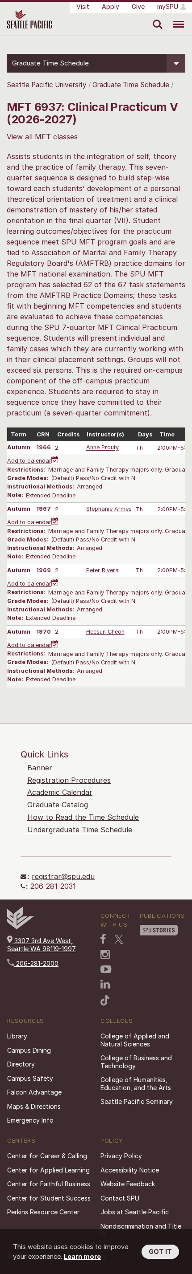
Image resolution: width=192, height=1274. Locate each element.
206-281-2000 (36, 963)
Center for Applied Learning (48, 1170)
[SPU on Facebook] (103, 939)
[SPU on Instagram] (105, 954)
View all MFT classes (42, 136)
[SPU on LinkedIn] (105, 984)
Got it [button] (160, 1251)
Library (17, 1036)
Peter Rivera (102, 570)
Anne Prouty (102, 447)
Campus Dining (29, 1050)
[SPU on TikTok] (105, 1000)
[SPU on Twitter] (118, 939)
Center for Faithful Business (48, 1184)
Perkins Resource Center (43, 1212)
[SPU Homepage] (20, 927)
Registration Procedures (69, 780)
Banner (39, 767)
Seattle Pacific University (47, 85)
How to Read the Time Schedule (83, 817)
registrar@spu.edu (63, 876)
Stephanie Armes (109, 509)
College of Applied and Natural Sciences (134, 1040)
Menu (175, 17)
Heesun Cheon (105, 631)
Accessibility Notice (129, 1170)
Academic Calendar (59, 792)
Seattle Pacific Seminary (136, 1101)
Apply (110, 6)
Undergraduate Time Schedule (79, 829)
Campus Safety (30, 1078)
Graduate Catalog (57, 804)
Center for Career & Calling (47, 1156)
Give (138, 6)
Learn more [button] (82, 1256)
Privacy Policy (121, 1156)
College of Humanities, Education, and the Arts (135, 1083)
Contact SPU (119, 1198)
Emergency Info (30, 1120)
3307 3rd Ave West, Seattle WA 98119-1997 (41, 944)
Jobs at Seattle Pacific (134, 1212)
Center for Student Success (49, 1198)
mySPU (167, 6)
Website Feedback (127, 1184)
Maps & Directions (34, 1106)
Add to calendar (29, 461)
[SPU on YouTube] (106, 969)
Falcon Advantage (34, 1092)
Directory (21, 1064)
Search (155, 17)
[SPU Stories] (159, 930)
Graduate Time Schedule (131, 85)
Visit (82, 6)
